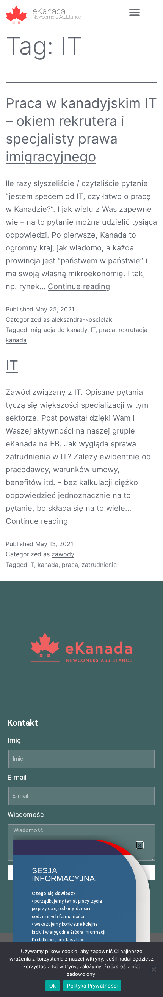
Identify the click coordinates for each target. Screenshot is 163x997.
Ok (52, 986)
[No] (153, 969)
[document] (81, 498)
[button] (140, 845)
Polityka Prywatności (92, 986)
